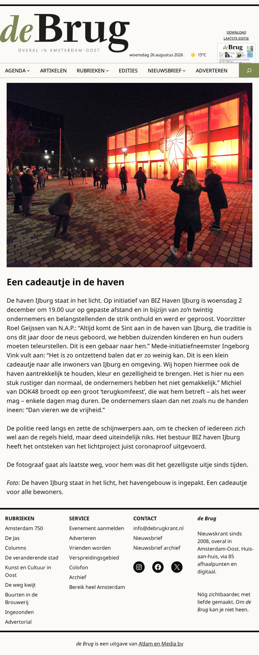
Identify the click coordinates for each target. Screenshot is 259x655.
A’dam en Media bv (161, 643)
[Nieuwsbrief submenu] (184, 70)
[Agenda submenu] (28, 70)
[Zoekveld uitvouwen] (249, 70)
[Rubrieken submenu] (107, 70)
